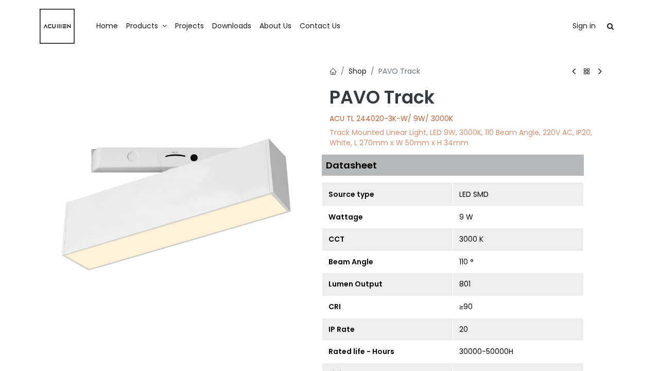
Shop (358, 71)
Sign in (584, 26)
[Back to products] (587, 71)
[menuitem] (107, 26)
